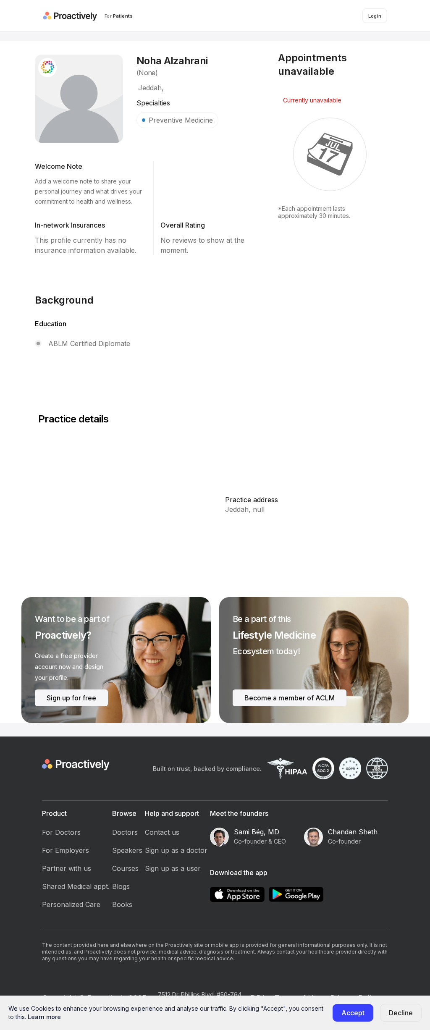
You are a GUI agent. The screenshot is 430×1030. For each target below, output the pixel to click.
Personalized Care (71, 904)
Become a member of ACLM (289, 698)
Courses (125, 868)
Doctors (125, 832)
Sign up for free (71, 698)
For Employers (65, 850)
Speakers (127, 850)
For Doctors (61, 832)
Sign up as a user (173, 868)
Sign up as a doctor (176, 850)
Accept (352, 1013)
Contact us (162, 832)
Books (122, 904)
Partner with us (66, 868)
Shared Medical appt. (76, 886)
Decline (401, 1013)
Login (374, 15)
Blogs (121, 886)
